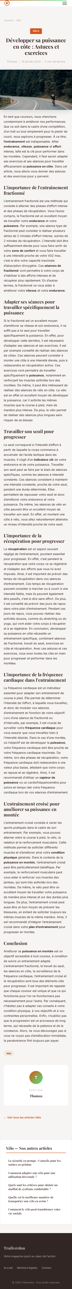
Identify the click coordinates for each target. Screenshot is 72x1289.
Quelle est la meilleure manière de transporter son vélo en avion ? (31, 1199)
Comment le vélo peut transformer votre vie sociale (34, 1211)
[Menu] (64, 3)
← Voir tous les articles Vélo (22, 1117)
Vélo (18, 20)
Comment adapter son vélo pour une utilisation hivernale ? (31, 1175)
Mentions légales (27, 1267)
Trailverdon (14, 1247)
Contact (46, 1267)
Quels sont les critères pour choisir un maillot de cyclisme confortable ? (33, 1187)
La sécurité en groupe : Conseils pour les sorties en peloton (34, 1162)
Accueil (8, 20)
